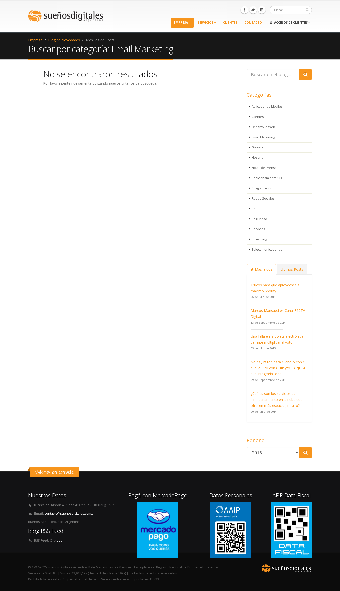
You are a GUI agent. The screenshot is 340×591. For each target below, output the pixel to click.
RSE (254, 209)
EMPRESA (181, 22)
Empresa (35, 40)
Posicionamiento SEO (267, 178)
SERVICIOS (206, 22)
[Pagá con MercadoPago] (157, 530)
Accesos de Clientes (290, 22)
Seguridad (259, 219)
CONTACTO (253, 22)
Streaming (259, 239)
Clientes (258, 117)
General (258, 147)
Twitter (253, 10)
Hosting (257, 157)
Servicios (258, 229)
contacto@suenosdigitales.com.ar (70, 513)
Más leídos (263, 269)
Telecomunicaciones (267, 249)
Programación (262, 188)
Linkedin (262, 10)
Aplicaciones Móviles (267, 106)
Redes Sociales (263, 198)
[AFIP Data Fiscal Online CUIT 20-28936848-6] (291, 530)
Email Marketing (263, 137)
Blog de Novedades (64, 40)
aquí (60, 540)
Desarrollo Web (263, 127)
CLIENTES (230, 22)
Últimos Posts (292, 269)
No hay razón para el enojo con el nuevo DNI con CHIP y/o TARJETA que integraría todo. (278, 368)
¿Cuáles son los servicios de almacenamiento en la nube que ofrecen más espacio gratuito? (276, 399)
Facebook (244, 10)
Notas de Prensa (264, 168)
